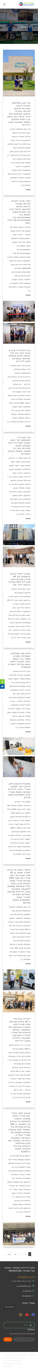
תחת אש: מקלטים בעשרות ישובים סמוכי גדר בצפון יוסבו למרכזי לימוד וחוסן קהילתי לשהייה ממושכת (19, 660)
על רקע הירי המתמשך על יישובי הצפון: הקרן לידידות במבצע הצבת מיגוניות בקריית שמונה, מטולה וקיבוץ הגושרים (19, 445)
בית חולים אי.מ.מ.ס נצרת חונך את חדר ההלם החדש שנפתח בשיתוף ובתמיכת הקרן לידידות (20, 356)
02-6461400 (27, 1291)
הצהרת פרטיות (9, 1307)
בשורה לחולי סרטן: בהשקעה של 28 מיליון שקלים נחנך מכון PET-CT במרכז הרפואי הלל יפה (20, 579)
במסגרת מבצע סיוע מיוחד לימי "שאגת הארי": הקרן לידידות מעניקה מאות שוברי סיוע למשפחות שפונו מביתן (19, 790)
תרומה (26, 1325)
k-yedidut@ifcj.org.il (24, 1286)
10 (15, 1254)
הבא (9, 1254)
